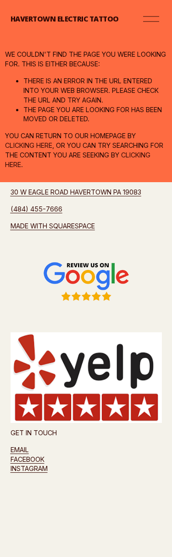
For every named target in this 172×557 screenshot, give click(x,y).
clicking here (28, 145)
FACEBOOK (27, 459)
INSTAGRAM (29, 468)
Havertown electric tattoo (65, 19)
